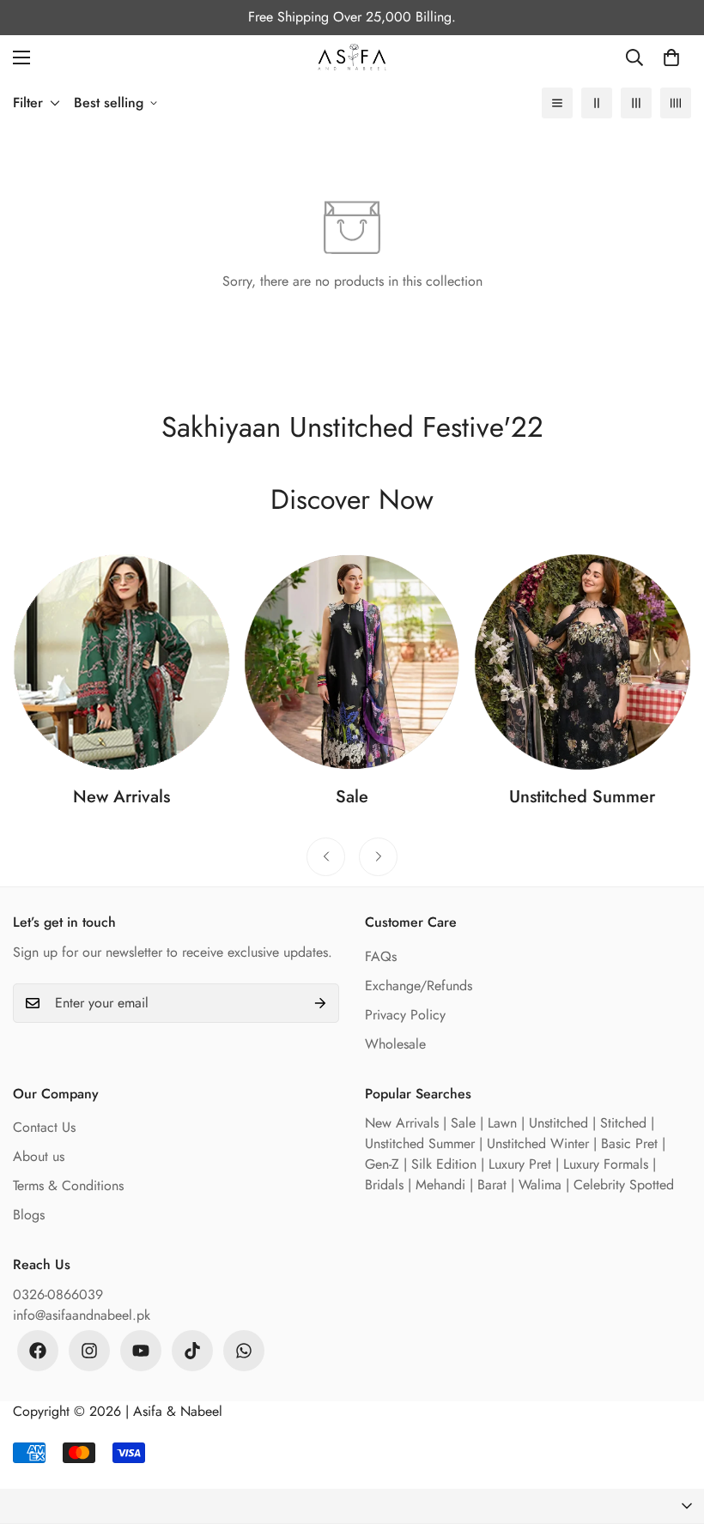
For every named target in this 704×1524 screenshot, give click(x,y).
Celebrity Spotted (624, 1184)
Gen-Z (382, 1164)
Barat (492, 1184)
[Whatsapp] (243, 1350)
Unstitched (558, 1123)
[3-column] (636, 103)
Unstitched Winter (538, 1143)
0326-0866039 (58, 1294)
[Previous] (325, 857)
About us (38, 1156)
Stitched (623, 1123)
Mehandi (440, 1184)
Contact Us (44, 1127)
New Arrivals (121, 796)
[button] (352, 1506)
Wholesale (395, 1044)
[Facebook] (37, 1350)
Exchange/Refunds (418, 985)
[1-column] (557, 103)
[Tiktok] (192, 1350)
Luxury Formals (605, 1164)
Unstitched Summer (582, 796)
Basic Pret (629, 1143)
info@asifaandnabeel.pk (81, 1315)
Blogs (29, 1215)
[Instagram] (89, 1350)
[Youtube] (140, 1350)
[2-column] (596, 103)
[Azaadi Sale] (351, 662)
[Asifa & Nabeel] (352, 57)
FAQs (381, 956)
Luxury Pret (520, 1164)
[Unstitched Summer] (582, 662)
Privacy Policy (405, 1015)
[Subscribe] (320, 1003)
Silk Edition (443, 1164)
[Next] (378, 857)
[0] (671, 57)
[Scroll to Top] (670, 1430)
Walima (540, 1184)
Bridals (384, 1184)
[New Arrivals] (121, 662)
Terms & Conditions (68, 1185)
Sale (352, 796)
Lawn (502, 1123)
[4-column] (675, 103)
